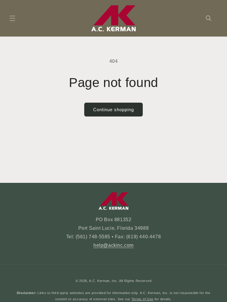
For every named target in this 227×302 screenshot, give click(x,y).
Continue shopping (113, 109)
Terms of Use (142, 299)
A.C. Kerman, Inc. (103, 281)
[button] (12, 18)
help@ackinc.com (113, 245)
